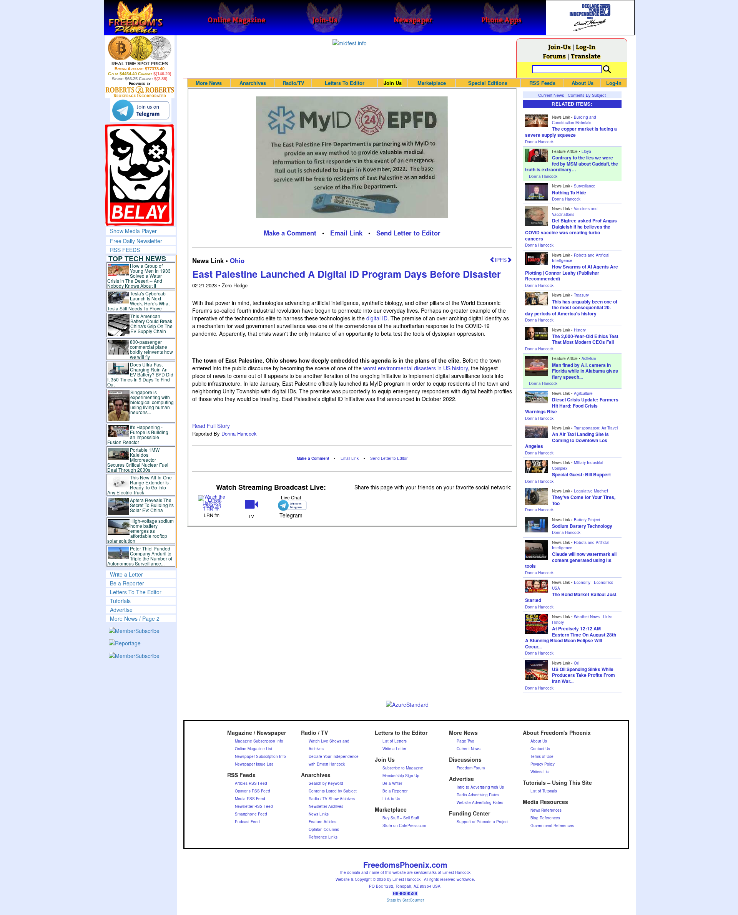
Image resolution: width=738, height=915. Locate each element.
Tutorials (120, 601)
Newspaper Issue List (254, 764)
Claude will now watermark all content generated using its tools (571, 559)
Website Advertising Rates (480, 802)
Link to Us (391, 798)
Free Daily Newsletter (136, 241)
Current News (551, 95)
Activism (589, 358)
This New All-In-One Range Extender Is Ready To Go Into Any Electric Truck (139, 485)
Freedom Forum (471, 768)
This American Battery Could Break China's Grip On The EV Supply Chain (151, 323)
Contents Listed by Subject (333, 791)
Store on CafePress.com (404, 825)
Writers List (540, 771)
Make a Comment (290, 232)
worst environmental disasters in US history (415, 368)
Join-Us (559, 47)
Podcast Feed (247, 821)
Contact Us (540, 748)
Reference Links (323, 837)
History (580, 330)
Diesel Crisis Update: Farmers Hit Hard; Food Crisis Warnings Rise (571, 405)
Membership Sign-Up (400, 775)
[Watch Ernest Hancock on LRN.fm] (212, 502)
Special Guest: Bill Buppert (581, 474)
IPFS (501, 260)
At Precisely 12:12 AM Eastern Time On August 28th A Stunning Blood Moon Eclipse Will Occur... (570, 637)
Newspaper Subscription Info (260, 756)
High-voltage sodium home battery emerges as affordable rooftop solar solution (140, 530)
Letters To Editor (344, 82)
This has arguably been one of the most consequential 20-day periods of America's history (571, 307)
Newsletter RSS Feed (254, 806)
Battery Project (587, 519)
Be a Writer (392, 783)
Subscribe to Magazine (402, 768)
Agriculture (583, 393)
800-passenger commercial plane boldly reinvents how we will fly (151, 349)
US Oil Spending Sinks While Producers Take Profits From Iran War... (583, 675)
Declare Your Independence (334, 756)
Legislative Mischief (591, 491)
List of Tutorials (543, 791)
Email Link (346, 232)
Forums (554, 56)
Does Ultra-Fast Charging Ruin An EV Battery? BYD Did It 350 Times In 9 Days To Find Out (140, 374)
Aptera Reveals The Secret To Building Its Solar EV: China (152, 505)
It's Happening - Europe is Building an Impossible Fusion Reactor (138, 434)
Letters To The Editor (135, 592)
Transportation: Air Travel (596, 428)
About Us (582, 82)
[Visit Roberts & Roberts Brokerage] (140, 48)
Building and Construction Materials (574, 119)
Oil (576, 663)
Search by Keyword (326, 783)
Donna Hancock (239, 433)
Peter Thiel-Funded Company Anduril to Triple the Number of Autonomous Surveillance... (140, 556)
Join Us (393, 82)
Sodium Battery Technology (582, 525)
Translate (585, 56)
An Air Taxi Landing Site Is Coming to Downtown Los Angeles (567, 440)
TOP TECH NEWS (137, 259)
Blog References (545, 818)
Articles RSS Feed (251, 783)
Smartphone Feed (251, 814)
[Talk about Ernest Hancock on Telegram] (291, 505)
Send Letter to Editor (408, 232)
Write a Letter (126, 574)
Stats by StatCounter (405, 900)
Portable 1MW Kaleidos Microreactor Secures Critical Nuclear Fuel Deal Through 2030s (137, 459)
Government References (552, 825)
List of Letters (394, 741)
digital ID (376, 318)
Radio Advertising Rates (478, 794)
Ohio (237, 260)
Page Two (465, 741)
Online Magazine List (253, 748)
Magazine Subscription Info (259, 741)
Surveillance (584, 186)
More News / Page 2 (135, 618)
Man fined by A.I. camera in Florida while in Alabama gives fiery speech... (585, 370)
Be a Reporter (127, 583)
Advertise (121, 609)
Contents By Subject (587, 95)
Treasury (581, 295)
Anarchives (252, 82)
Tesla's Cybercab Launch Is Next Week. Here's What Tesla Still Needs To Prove (138, 301)
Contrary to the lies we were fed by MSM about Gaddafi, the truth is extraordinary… (571, 163)
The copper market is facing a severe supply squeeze (571, 131)
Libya (586, 151)
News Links (319, 814)
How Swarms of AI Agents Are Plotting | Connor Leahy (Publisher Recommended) (571, 272)
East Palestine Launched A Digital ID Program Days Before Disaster (346, 274)
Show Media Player (133, 231)
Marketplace (431, 82)
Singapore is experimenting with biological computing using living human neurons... (152, 402)
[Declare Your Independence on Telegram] (140, 110)
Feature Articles (322, 821)
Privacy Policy (542, 764)
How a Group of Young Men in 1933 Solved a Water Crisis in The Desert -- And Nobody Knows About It (139, 275)
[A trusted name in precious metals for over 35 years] (140, 89)
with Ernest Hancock (327, 764)
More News (209, 82)
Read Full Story (211, 425)
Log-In (585, 47)
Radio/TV (293, 82)
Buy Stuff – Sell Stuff (400, 818)
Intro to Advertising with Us (480, 787)
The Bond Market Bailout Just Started (571, 597)
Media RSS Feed (250, 798)
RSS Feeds (542, 82)
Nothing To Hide (569, 192)
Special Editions (487, 82)
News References (546, 810)
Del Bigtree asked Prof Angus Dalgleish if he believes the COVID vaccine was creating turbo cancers (571, 229)
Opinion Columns (324, 829)
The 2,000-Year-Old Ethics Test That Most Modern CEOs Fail (585, 339)
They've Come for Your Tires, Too (583, 500)
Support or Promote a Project (483, 821)
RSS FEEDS (125, 250)
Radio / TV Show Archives (332, 798)
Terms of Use (542, 756)
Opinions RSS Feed (252, 791)
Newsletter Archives (326, 806)
